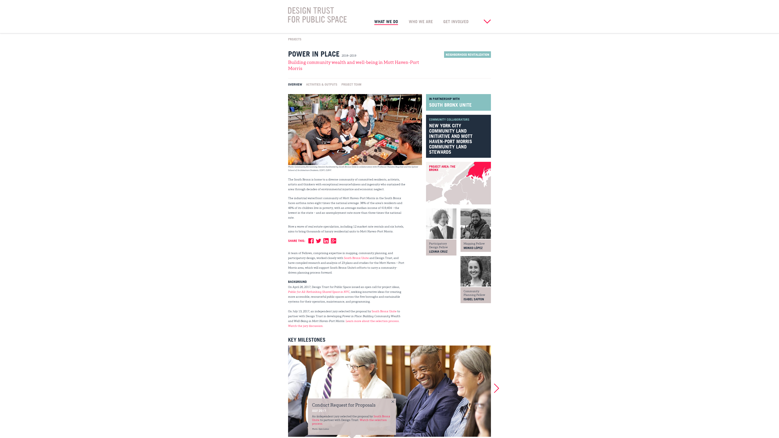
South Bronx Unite (450, 105)
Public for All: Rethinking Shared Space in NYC (319, 292)
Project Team (351, 84)
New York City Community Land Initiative (448, 131)
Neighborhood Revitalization (467, 55)
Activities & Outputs (321, 84)
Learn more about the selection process (372, 321)
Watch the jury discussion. (305, 326)
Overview (295, 84)
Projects (294, 39)
